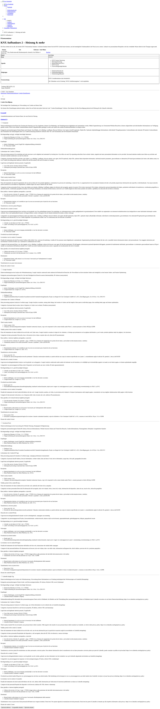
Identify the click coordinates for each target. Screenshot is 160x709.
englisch (9, 22)
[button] (3, 113)
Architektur (10, 13)
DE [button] (5, 19)
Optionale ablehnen (6, 707)
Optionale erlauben (29, 707)
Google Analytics (7, 269)
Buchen (48, 52)
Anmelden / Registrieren (10, 28)
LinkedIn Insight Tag (8, 576)
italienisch (10, 26)
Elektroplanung (11, 11)
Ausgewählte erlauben (17, 707)
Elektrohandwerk (11, 10)
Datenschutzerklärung (12, 93)
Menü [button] (5, 5)
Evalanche (5, 123)
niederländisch (11, 23)
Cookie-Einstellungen (24, 93)
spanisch (9, 25)
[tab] (80, 113)
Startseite (9, 7)
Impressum (10, 14)
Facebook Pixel (7, 423)
